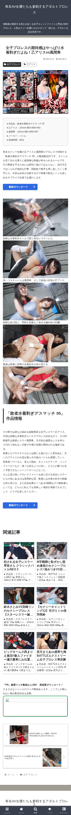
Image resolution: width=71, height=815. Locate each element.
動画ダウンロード (18, 186)
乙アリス (31, 64)
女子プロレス (13, 64)
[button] (64, 553)
